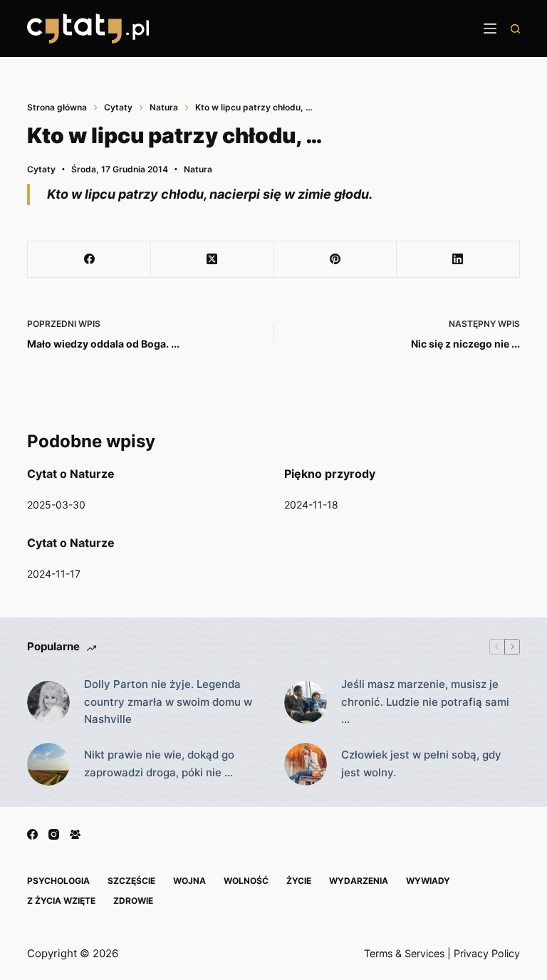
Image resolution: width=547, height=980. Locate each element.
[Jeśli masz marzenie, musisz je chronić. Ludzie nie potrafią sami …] (305, 702)
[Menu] (490, 28)
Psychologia (58, 880)
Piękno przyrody (329, 473)
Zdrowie (133, 900)
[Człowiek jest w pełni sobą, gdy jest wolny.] (305, 764)
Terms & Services (404, 953)
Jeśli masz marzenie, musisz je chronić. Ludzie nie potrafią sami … (425, 701)
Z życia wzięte (61, 900)
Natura (198, 169)
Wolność (246, 880)
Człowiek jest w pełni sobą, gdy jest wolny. (421, 763)
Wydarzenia (358, 880)
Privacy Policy (487, 953)
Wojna (189, 880)
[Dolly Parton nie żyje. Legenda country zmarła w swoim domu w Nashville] (48, 702)
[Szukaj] (515, 28)
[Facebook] (89, 259)
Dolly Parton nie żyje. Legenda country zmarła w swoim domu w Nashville (168, 701)
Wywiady (428, 880)
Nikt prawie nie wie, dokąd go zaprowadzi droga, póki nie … (159, 763)
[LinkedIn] (458, 259)
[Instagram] (53, 834)
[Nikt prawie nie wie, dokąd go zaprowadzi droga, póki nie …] (48, 764)
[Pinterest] (335, 259)
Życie (298, 880)
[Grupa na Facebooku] (75, 834)
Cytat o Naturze (71, 473)
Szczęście (131, 880)
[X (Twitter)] (212, 259)
